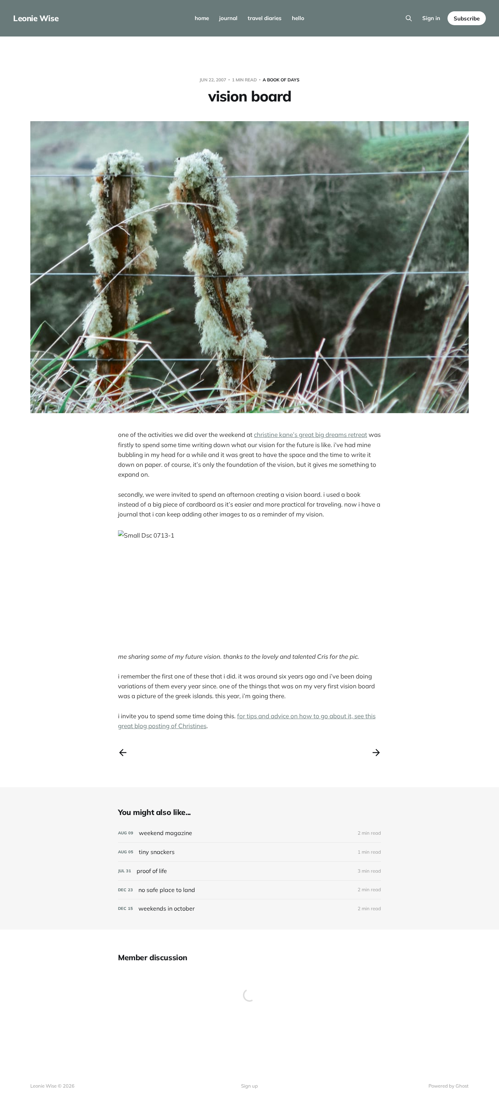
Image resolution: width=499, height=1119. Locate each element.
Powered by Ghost (448, 1086)
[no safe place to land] (249, 890)
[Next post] (376, 752)
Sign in (431, 18)
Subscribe (467, 18)
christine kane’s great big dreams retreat (310, 434)
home (202, 18)
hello (298, 18)
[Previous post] (122, 752)
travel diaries (265, 18)
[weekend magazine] (249, 833)
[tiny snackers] (249, 852)
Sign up (249, 1086)
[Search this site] (408, 18)
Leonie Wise (35, 18)
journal (228, 18)
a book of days (281, 79)
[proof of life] (249, 871)
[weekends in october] (249, 908)
